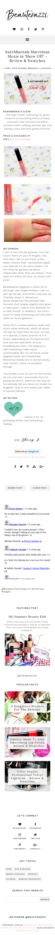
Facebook (14, 457)
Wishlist (33, 874)
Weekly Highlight (15, 874)
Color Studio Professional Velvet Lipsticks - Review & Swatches (27, 776)
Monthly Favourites (30, 879)
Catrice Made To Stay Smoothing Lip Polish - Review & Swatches (27, 743)
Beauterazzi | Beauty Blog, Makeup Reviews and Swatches (27, 926)
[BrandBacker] (27, 802)
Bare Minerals (30, 68)
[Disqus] (27, 541)
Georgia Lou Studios (27, 930)
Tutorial (11, 879)
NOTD (9, 869)
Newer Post (15, 488)
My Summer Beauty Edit (27, 616)
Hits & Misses (22, 869)
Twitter (27, 457)
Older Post (40, 488)
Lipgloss (46, 68)
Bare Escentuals (20, 139)
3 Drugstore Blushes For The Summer (27, 707)
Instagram (40, 457)
